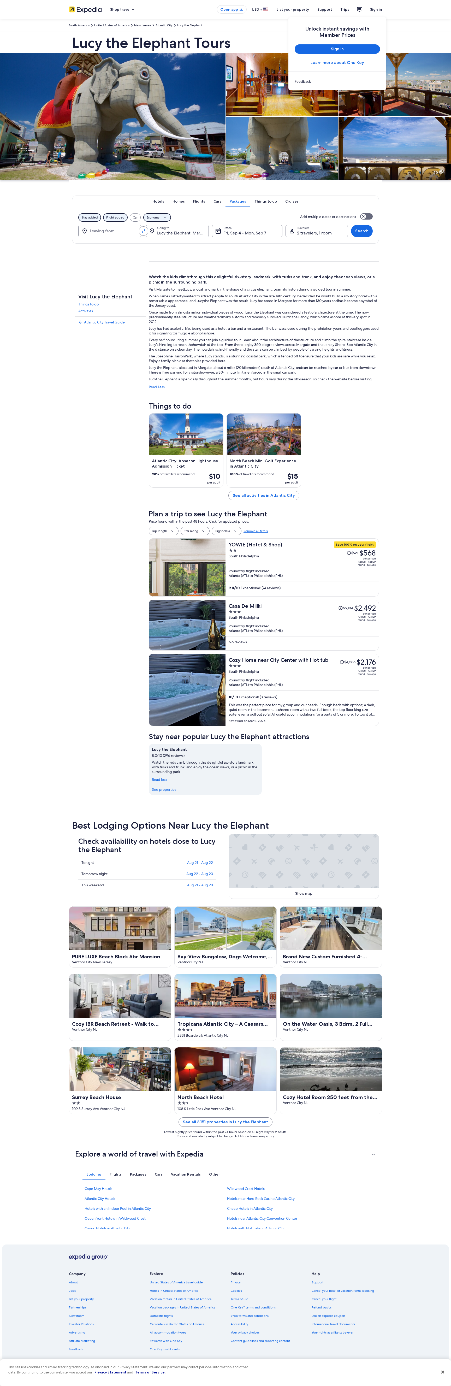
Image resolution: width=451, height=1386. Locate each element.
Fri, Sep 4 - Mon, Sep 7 (244, 233)
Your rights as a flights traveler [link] (332, 1332)
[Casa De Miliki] (302, 625)
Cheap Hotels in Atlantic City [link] (250, 1208)
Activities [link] (85, 311)
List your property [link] (81, 1299)
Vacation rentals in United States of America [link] (180, 1299)
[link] (337, 81)
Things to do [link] (88, 304)
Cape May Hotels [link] (98, 1188)
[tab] (158, 201)
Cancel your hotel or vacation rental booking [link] (343, 1291)
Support (324, 9)
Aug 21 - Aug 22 (200, 862)
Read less (159, 779)
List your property (293, 9)
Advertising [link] (77, 1332)
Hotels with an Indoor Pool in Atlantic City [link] (118, 1208)
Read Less (157, 387)
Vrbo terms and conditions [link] (250, 1316)
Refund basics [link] (321, 1307)
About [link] (73, 1282)
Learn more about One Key (337, 62)
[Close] (442, 1372)
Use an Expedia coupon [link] (328, 1316)
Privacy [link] (236, 1282)
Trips (344, 9)
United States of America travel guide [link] (176, 1282)
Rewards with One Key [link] (166, 1341)
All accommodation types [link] (168, 1332)
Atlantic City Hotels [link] (100, 1198)
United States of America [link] (111, 25)
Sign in (376, 9)
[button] (225, 1154)
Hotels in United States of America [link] (174, 1291)
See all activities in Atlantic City (264, 495)
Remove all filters (256, 531)
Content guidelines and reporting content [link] (260, 1341)
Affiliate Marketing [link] (82, 1341)
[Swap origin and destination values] (143, 231)
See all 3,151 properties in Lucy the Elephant (225, 1121)
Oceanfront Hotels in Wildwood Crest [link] (115, 1218)
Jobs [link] (72, 1291)
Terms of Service (150, 1372)
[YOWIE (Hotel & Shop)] (302, 567)
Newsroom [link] (77, 1316)
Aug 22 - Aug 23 (199, 873)
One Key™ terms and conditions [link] (253, 1307)
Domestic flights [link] (161, 1316)
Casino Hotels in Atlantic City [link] (107, 1228)
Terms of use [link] (239, 1299)
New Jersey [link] (142, 25)
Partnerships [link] (77, 1307)
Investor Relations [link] (81, 1324)
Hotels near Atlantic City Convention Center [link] (262, 1218)
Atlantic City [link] (164, 25)
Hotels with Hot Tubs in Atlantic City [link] (255, 1228)
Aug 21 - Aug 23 (200, 885)
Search (362, 230)
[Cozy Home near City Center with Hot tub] (302, 690)
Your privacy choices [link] (245, 1332)
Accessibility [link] (239, 1324)
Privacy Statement (110, 1372)
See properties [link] (164, 789)
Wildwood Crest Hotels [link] (246, 1188)
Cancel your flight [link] (324, 1299)
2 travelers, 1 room (314, 233)
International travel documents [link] (333, 1324)
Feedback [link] (76, 1349)
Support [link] (317, 1282)
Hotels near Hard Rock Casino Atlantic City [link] (261, 1198)
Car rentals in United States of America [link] (177, 1324)
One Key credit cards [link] (165, 1349)
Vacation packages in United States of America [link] (182, 1307)
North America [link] (79, 25)
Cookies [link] (236, 1291)
